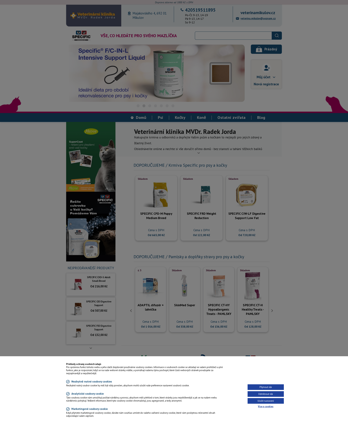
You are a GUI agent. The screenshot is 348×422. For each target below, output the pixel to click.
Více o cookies (265, 406)
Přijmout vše (266, 387)
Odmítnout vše (265, 394)
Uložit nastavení (266, 400)
